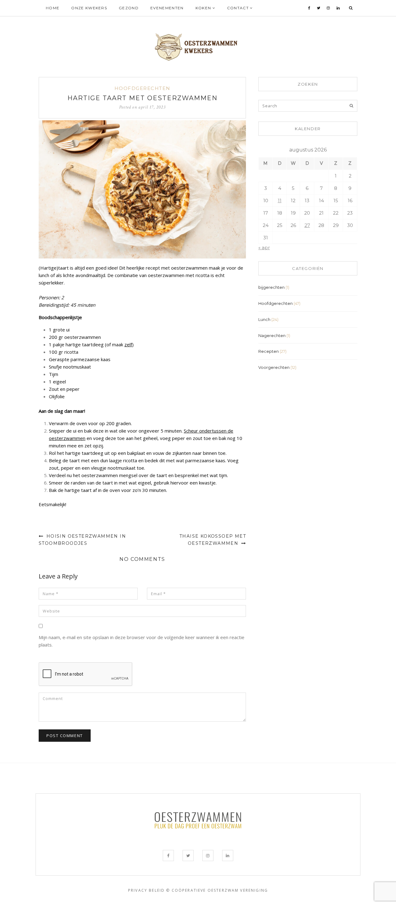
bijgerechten (271, 287)
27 (307, 225)
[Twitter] (319, 8)
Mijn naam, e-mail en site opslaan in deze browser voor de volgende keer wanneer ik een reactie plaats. (141, 641)
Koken (204, 8)
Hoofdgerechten (142, 88)
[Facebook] (309, 8)
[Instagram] (328, 8)
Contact (238, 8)
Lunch (264, 319)
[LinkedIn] (338, 8)
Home (52, 8)
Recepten (268, 351)
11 (280, 200)
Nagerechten (272, 335)
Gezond (129, 8)
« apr (264, 247)
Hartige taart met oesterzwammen (142, 98)
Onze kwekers (89, 8)
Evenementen (167, 8)
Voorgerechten (274, 367)
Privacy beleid (146, 890)
